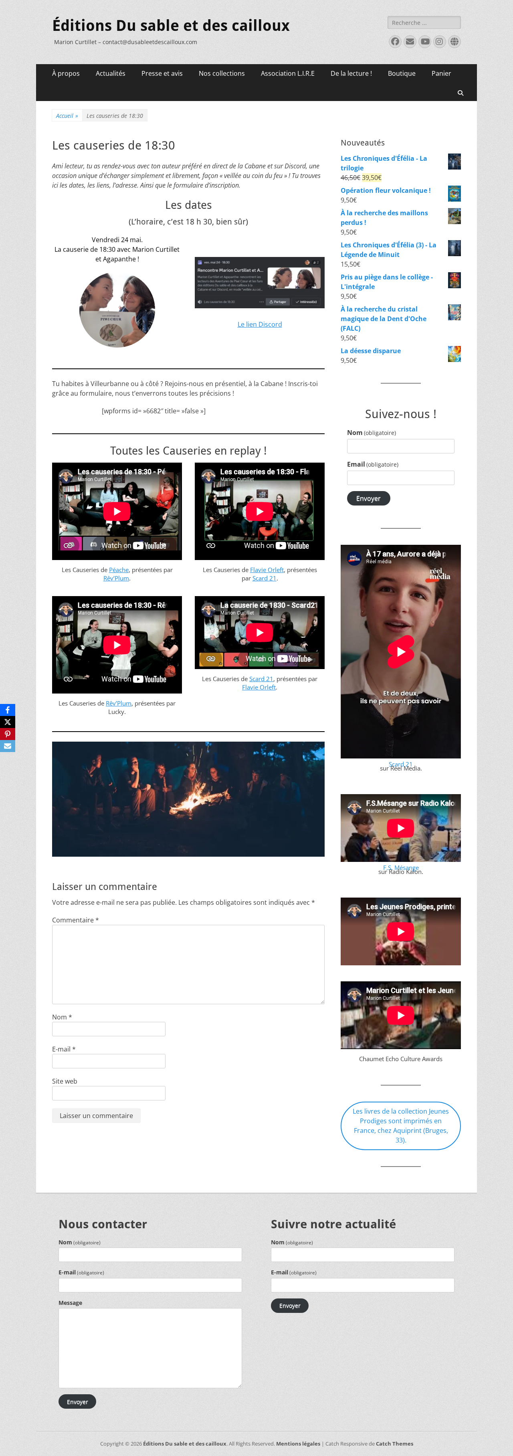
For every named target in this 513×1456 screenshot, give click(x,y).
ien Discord (265, 324)
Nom (62, 1017)
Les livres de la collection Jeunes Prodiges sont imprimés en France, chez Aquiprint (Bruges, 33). (401, 1126)
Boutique (402, 73)
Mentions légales (298, 1443)
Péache (119, 570)
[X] (7, 722)
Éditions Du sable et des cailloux (171, 25)
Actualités (110, 73)
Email (372, 464)
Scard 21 (264, 578)
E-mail (64, 1049)
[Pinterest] (7, 734)
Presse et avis (162, 73)
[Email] (7, 746)
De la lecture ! (351, 73)
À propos (66, 73)
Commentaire (75, 920)
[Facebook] (7, 710)
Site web (64, 1081)
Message (70, 1302)
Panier (441, 73)
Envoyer (368, 498)
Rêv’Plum (116, 578)
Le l (243, 324)
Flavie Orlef (266, 570)
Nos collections (222, 73)
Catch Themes (394, 1443)
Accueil (67, 115)
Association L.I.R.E (288, 73)
